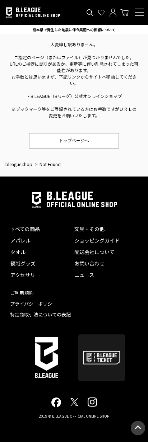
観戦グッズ (23, 263)
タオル (18, 251)
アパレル (20, 240)
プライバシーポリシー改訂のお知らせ (74, 29)
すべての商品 (25, 228)
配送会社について (94, 251)
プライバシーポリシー (33, 303)
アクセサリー (25, 274)
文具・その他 (89, 228)
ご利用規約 (21, 293)
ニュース (84, 274)
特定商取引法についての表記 (40, 314)
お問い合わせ (89, 263)
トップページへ (74, 140)
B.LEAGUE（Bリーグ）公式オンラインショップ (76, 96)
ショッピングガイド (97, 240)
